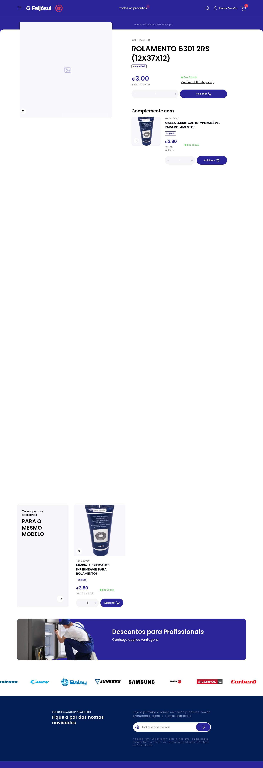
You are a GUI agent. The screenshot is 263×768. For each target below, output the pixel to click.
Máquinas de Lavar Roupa (157, 24)
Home (137, 24)
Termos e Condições (181, 742)
